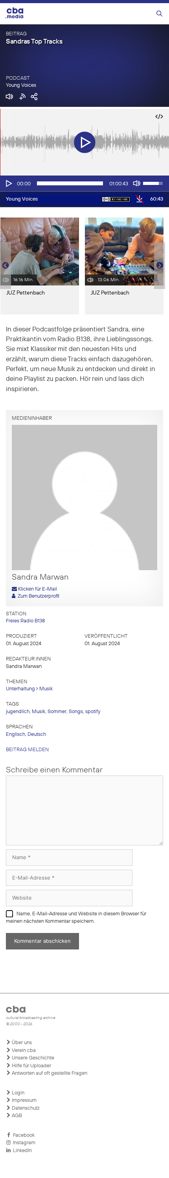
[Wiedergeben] (8, 183)
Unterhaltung (20, 688)
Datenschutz (25, 1108)
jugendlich (17, 711)
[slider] (70, 183)
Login (17, 1093)
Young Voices (21, 85)
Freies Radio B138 (25, 621)
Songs (76, 711)
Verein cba (23, 1050)
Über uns (21, 1042)
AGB (16, 1115)
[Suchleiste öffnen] (159, 14)
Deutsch (37, 734)
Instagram (23, 1142)
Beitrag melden (27, 749)
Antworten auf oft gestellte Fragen (49, 1073)
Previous (4, 266)
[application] (84, 183)
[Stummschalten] (137, 183)
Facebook (23, 1135)
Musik (46, 688)
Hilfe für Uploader (31, 1065)
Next (159, 266)
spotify (92, 711)
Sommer (57, 711)
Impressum (24, 1100)
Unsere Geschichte (32, 1058)
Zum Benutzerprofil (37, 596)
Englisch (15, 734)
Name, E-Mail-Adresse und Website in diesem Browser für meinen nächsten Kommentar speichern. (76, 917)
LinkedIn (21, 1150)
